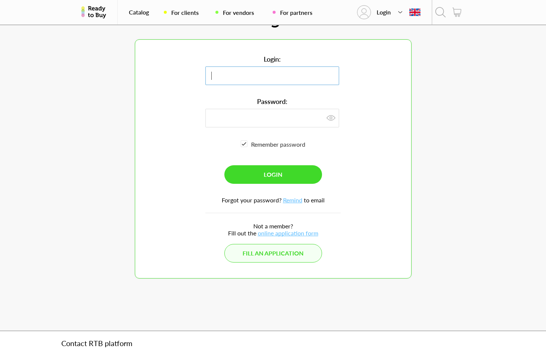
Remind (292, 199)
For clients (185, 12)
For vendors (238, 12)
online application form (288, 233)
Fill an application (273, 253)
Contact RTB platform (96, 343)
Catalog (139, 12)
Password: (272, 101)
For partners (296, 12)
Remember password (278, 144)
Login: (272, 59)
